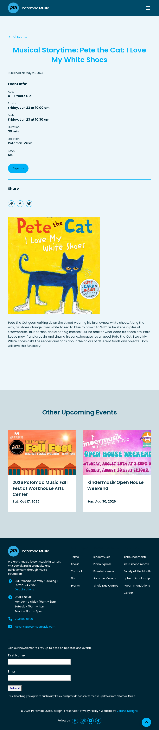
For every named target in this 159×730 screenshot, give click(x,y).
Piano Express (102, 564)
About (75, 564)
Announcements (135, 557)
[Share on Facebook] (20, 203)
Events (75, 586)
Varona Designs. (127, 711)
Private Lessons (103, 571)
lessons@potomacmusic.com (35, 627)
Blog (73, 578)
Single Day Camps (105, 586)
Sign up (18, 168)
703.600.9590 (24, 619)
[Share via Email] (11, 203)
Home (75, 557)
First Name (16, 655)
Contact (76, 571)
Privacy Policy (89, 711)
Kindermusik (101, 557)
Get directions (24, 589)
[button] (147, 8)
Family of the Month (137, 571)
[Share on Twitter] (29, 203)
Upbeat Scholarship (137, 578)
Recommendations (137, 586)
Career (128, 593)
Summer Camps (104, 578)
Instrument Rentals (136, 564)
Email (12, 671)
